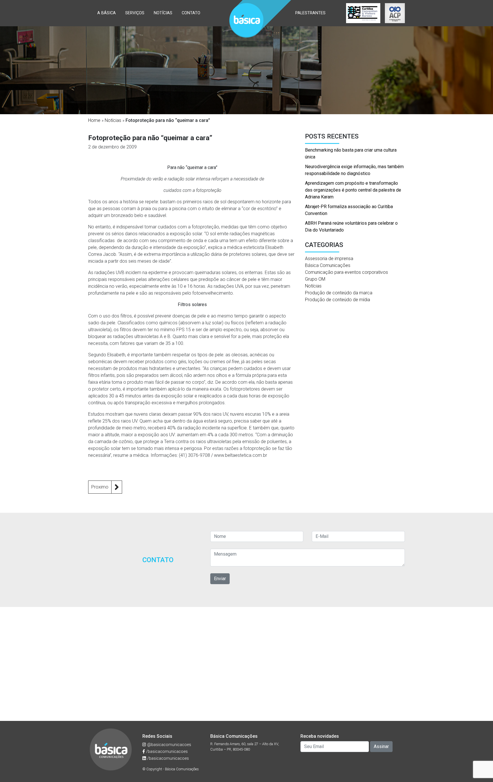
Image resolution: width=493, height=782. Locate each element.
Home (94, 120)
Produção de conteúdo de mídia (337, 299)
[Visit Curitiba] (363, 13)
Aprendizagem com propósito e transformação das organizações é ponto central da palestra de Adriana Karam (353, 190)
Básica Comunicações (327, 265)
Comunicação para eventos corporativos (346, 272)
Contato (191, 13)
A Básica (106, 13)
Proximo (99, 487)
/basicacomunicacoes (166, 751)
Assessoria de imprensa (329, 258)
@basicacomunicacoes (168, 744)
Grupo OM (315, 279)
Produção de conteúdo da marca (338, 292)
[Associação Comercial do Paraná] (395, 13)
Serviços (134, 13)
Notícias (163, 13)
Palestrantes (310, 13)
